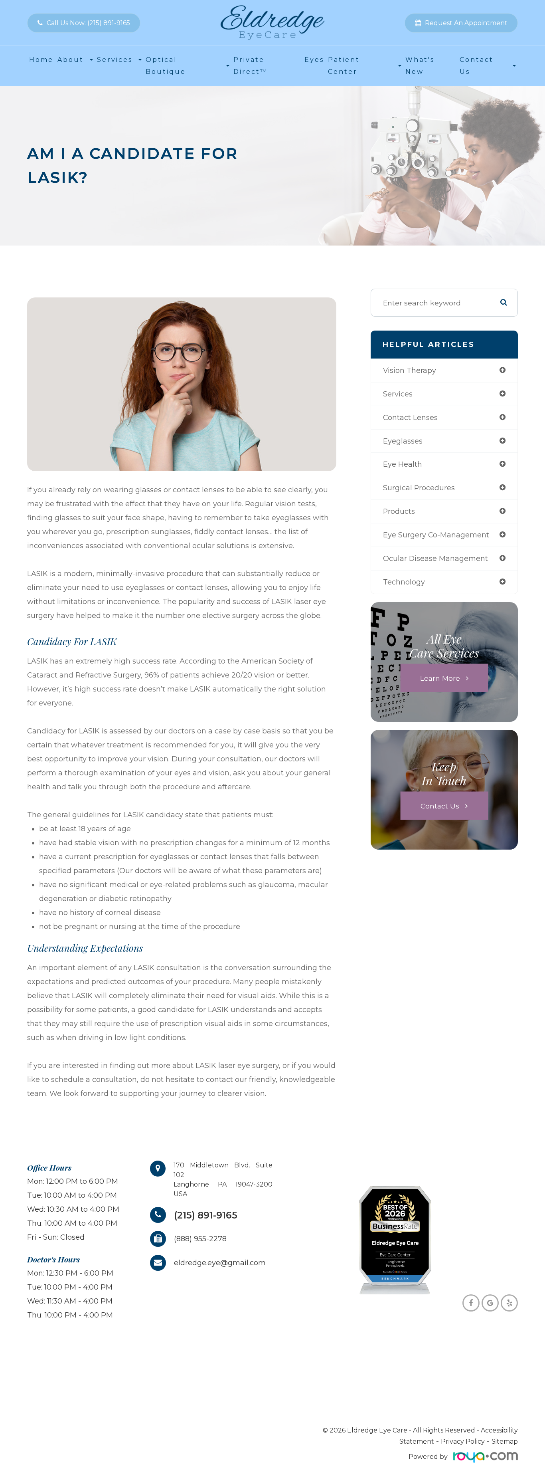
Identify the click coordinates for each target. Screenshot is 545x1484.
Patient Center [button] (344, 65)
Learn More (440, 678)
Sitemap (505, 1441)
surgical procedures (419, 487)
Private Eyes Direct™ (278, 65)
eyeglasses (403, 441)
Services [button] (114, 59)
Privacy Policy (463, 1441)
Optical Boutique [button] (166, 65)
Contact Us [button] (477, 65)
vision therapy (409, 370)
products (399, 511)
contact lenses (410, 417)
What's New (419, 65)
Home (41, 59)
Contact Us (440, 805)
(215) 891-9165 (205, 1215)
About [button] (70, 59)
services (398, 394)
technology (404, 582)
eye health (402, 464)
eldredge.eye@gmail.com (220, 1262)
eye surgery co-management (436, 535)
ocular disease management (435, 558)
